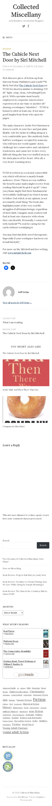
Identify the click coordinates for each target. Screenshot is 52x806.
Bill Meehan (9, 667)
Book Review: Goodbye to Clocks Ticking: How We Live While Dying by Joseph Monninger (25, 583)
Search (6, 540)
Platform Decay (10, 641)
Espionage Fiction (40, 695)
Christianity (37, 691)
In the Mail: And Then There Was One (20, 389)
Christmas (6, 695)
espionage (27, 695)
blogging (36, 688)
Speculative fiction (22, 721)
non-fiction (36, 711)
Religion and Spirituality (31, 718)
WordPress (23, 797)
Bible (29, 688)
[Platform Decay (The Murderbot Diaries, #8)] (46, 643)
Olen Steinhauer (18, 715)
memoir (44, 708)
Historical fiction (31, 704)
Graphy (39, 797)
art (18, 688)
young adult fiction (16, 732)
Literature (34, 707)
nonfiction (7, 715)
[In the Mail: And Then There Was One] (26, 372)
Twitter (16, 724)
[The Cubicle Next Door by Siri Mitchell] (27, 353)
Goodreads (18, 704)
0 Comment (8, 69)
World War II (28, 724)
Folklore (5, 704)
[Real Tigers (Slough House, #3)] (46, 633)
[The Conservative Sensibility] (46, 653)
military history (10, 711)
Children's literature (19, 692)
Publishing (7, 718)
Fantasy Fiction (24, 700)
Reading (15, 718)
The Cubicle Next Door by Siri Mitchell (23, 333)
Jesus (26, 707)
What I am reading (13, 322)
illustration (18, 707)
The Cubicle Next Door (31, 85)
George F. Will (9, 654)
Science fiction (8, 721)
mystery (23, 711)
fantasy (12, 700)
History (7, 707)
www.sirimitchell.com (19, 252)
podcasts (30, 714)
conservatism (16, 695)
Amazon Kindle (9, 688)
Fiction (39, 699)
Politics (38, 714)
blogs (43, 688)
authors (22, 688)
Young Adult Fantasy (15, 728)
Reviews (7, 49)
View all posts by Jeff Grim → (17, 302)
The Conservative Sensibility (17, 651)
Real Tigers (8, 631)
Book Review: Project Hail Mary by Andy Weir (24, 575)
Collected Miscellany (26, 11)
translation (7, 725)
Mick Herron (9, 634)
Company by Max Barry (14, 426)
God (11, 704)
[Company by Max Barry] (26, 409)
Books (5, 692)
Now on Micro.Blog (12, 568)
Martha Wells (9, 644)
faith (5, 700)
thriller (35, 721)
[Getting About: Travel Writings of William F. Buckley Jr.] (46, 663)
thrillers (43, 720)
